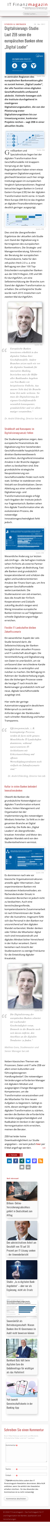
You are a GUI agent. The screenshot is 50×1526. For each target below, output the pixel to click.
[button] (9, 1160)
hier (38, 1144)
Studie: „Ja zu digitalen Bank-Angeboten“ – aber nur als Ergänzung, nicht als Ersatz (21, 1285)
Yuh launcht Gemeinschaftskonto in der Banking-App (20, 1403)
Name (12, 1469)
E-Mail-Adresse (12, 1477)
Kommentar (12, 1445)
